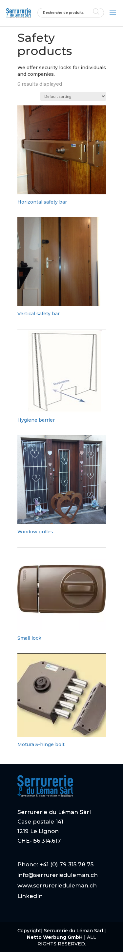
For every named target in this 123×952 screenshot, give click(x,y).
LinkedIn (30, 896)
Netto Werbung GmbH (55, 937)
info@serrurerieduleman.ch (57, 875)
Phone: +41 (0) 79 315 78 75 (55, 864)
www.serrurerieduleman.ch (57, 885)
